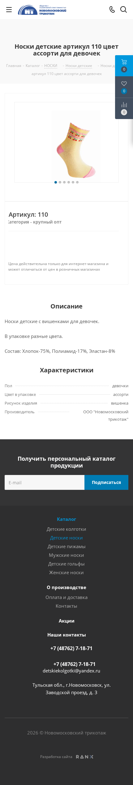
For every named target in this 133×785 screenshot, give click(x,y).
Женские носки (66, 572)
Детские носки (66, 537)
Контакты (66, 606)
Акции (67, 621)
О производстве (66, 587)
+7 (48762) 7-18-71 (71, 648)
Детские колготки (66, 529)
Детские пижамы (67, 546)
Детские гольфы (66, 564)
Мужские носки (66, 555)
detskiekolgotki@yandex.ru (71, 670)
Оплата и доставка (66, 597)
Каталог (66, 519)
